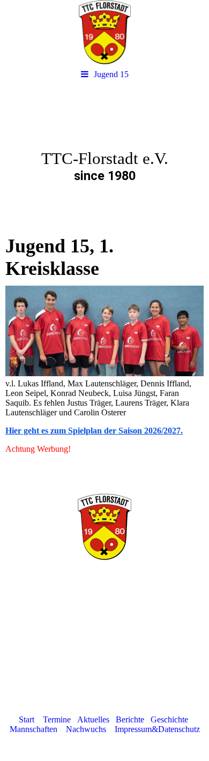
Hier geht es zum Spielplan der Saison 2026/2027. (94, 430)
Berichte (130, 719)
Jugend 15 (111, 74)
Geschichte (169, 719)
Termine (57, 719)
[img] (104, 32)
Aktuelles (93, 719)
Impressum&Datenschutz (157, 729)
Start (26, 719)
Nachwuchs (86, 729)
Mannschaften (33, 729)
